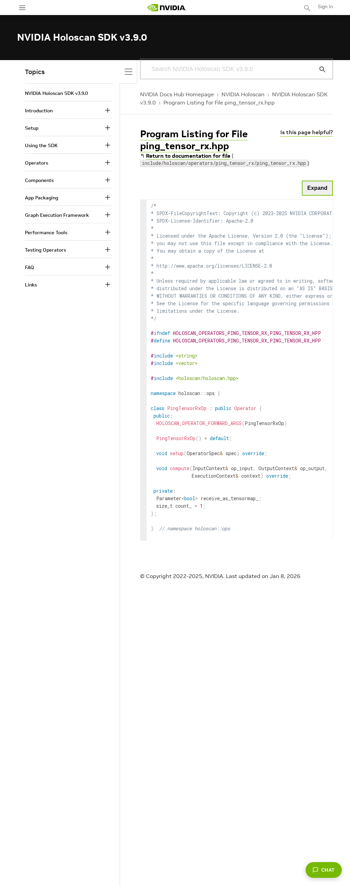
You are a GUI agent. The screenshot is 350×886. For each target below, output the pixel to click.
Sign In (325, 6)
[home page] (166, 7)
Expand (317, 188)
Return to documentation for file (188, 155)
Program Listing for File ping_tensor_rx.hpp (219, 102)
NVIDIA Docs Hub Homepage (177, 94)
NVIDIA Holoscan (243, 94)
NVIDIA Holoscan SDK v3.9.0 (56, 93)
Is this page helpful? (306, 132)
